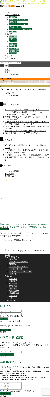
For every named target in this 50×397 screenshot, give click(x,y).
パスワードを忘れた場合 (10, 321)
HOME (7, 12)
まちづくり (9, 203)
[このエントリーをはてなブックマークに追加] (24, 251)
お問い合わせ (10, 58)
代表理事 (13, 17)
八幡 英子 (13, 39)
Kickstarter (9, 218)
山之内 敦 (13, 41)
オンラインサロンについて (20, 29)
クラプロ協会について (18, 20)
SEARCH (20, 6)
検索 (2, 65)
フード (7, 214)
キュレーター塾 (15, 27)
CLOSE (3, 332)
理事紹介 (13, 22)
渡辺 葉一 (13, 46)
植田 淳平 (13, 36)
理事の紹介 (9, 34)
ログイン (3, 6)
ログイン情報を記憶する (12, 316)
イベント (8, 205)
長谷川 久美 (14, 51)
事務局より (9, 174)
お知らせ (8, 56)
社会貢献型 (9, 209)
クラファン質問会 (12, 171)
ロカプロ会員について (18, 24)
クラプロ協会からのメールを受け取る (18, 391)
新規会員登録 (5, 330)
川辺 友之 (13, 53)
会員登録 (11, 6)
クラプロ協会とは (12, 15)
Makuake (8, 207)
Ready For (9, 212)
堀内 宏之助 (14, 49)
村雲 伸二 (13, 44)
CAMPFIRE (9, 220)
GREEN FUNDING (12, 216)
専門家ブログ (10, 176)
